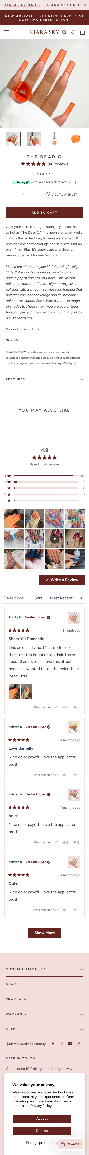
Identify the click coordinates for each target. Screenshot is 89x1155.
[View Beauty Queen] (74, 618)
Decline (42, 1131)
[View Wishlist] (73, 32)
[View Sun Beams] (74, 727)
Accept (42, 1118)
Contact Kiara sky (26, 969)
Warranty (16, 1014)
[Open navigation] (6, 32)
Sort (38, 598)
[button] (44, 164)
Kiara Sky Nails (22, 5)
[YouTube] (70, 1044)
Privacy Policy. (41, 1106)
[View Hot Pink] (74, 795)
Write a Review (67, 581)
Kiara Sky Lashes (67, 5)
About (12, 984)
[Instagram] (61, 1044)
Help (11, 1029)
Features (15, 379)
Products (16, 999)
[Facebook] (53, 1044)
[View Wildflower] (74, 862)
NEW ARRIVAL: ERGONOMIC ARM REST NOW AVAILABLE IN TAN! (44, 18)
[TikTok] (79, 1044)
